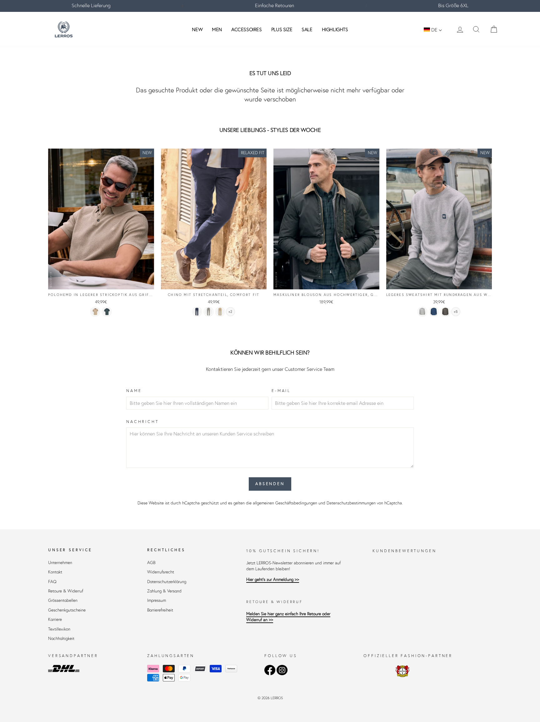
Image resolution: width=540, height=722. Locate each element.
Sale (307, 29)
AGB (151, 562)
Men (217, 29)
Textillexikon (59, 629)
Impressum (156, 600)
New (197, 29)
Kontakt (55, 572)
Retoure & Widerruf (65, 591)
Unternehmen (60, 562)
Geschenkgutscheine (67, 610)
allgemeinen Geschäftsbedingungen (285, 503)
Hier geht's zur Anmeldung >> (272, 579)
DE (434, 30)
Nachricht (142, 421)
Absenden (270, 483)
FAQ (52, 581)
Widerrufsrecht (160, 572)
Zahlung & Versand (164, 591)
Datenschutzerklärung (166, 581)
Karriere (55, 619)
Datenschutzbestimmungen (351, 503)
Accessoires (246, 29)
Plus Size (281, 29)
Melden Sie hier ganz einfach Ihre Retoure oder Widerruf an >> (288, 616)
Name (134, 390)
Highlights (335, 29)
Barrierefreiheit (160, 610)
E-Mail (281, 390)
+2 (230, 311)
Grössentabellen (63, 600)
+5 (456, 311)
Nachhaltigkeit (61, 638)
